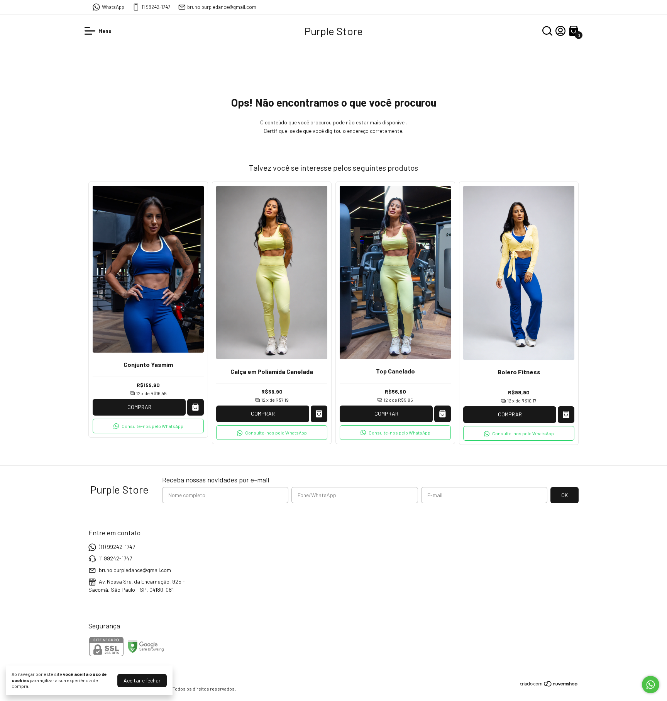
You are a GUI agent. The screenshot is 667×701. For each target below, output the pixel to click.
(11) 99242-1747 (117, 546)
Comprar (139, 407)
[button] (148, 426)
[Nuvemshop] (549, 685)
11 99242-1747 (156, 7)
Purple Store (334, 30)
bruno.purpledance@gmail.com (221, 7)
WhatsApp (113, 7)
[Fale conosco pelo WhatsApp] (650, 684)
